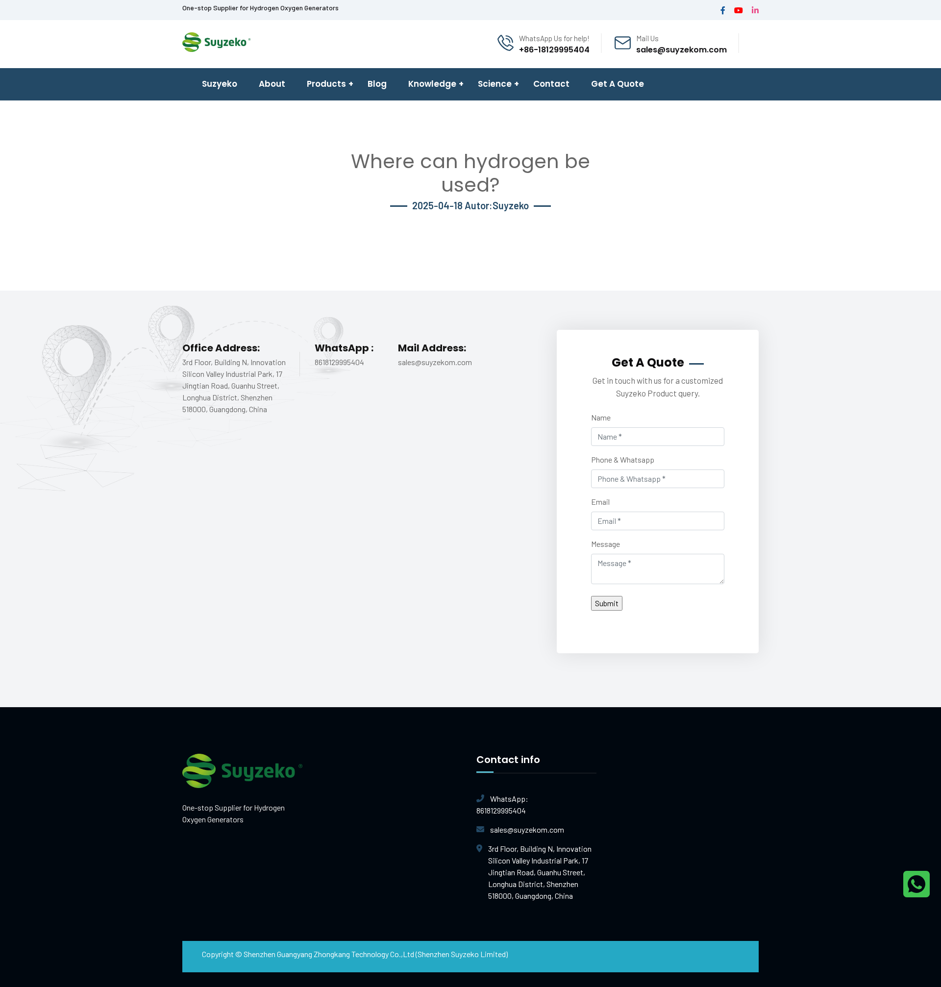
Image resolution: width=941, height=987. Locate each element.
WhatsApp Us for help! (554, 38)
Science (495, 84)
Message (605, 543)
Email (600, 501)
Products (326, 84)
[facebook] (722, 10)
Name (601, 417)
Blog (377, 84)
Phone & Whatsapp (622, 459)
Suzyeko (219, 84)
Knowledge (432, 84)
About (272, 84)
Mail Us (647, 38)
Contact (551, 84)
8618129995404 (502, 804)
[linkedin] (755, 10)
